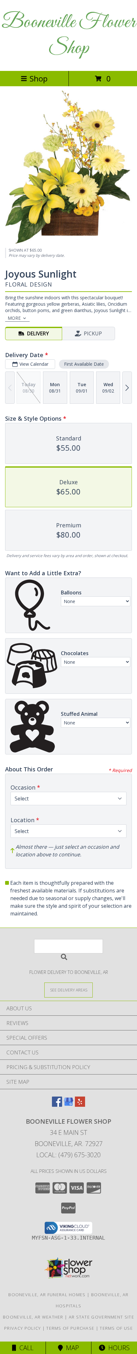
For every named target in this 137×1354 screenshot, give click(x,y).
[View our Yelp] (80, 1104)
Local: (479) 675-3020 (68, 1155)
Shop (38, 78)
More (14, 318)
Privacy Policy (22, 1328)
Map (71, 1347)
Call (24, 1347)
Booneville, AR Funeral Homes (46, 1294)
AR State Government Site (101, 1317)
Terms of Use (116, 1328)
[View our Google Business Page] (68, 1104)
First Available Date (84, 364)
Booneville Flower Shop (68, 35)
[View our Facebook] (57, 1104)
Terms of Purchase (70, 1328)
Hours (117, 1347)
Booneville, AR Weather (33, 1317)
